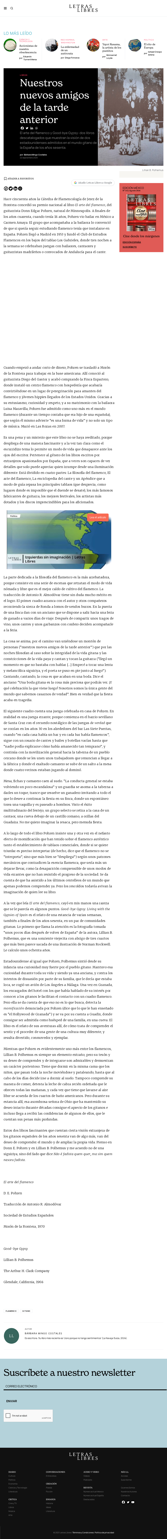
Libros (23, 75)
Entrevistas (51, 1476)
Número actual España (94, 1495)
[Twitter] (27, 128)
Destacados (89, 1499)
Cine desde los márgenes (141, 236)
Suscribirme (126, 1479)
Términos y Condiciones (83, 1532)
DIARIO (12, 1472)
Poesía (49, 1487)
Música (11, 1511)
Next (159, 217)
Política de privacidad (104, 1532)
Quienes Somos (128, 1487)
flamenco (11, 1311)
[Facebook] (22, 128)
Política (149, 40)
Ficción (49, 1491)
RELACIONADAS (40, 1353)
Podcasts (88, 1479)
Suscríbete (130, 246)
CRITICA (12, 1499)
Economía (12, 1483)
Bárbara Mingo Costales (43, 1333)
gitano (26, 1311)
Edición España (132, 242)
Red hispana (67, 40)
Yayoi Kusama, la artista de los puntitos (111, 47)
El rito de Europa (149, 46)
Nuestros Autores (129, 1491)
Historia (49, 1503)
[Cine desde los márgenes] (141, 214)
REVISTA (88, 1487)
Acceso (124, 1476)
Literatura (12, 1491)
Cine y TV (12, 1503)
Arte (105, 40)
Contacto (125, 1495)
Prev (123, 217)
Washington (68, 42)
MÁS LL (125, 1472)
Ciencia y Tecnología (26, 40)
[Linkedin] (32, 128)
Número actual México (94, 1491)
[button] (5, 8)
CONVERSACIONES (55, 1472)
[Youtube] (133, 1502)
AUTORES (120, 1353)
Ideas (48, 1507)
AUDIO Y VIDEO (91, 1472)
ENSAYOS (50, 1499)
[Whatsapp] (36, 128)
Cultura (11, 1476)
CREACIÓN (51, 1484)
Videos (87, 1476)
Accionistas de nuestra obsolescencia (28, 49)
